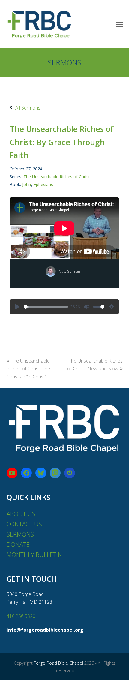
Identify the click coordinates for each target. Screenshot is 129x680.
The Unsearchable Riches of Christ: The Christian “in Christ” (28, 368)
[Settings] (111, 306)
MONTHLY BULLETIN (34, 555)
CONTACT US (24, 524)
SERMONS (20, 534)
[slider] (46, 307)
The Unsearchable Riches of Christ (56, 176)
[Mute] (87, 306)
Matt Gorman (69, 271)
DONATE (18, 544)
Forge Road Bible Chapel (58, 663)
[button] (119, 24)
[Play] (17, 306)
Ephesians (43, 184)
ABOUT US (21, 514)
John (26, 184)
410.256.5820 (21, 616)
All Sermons (27, 107)
